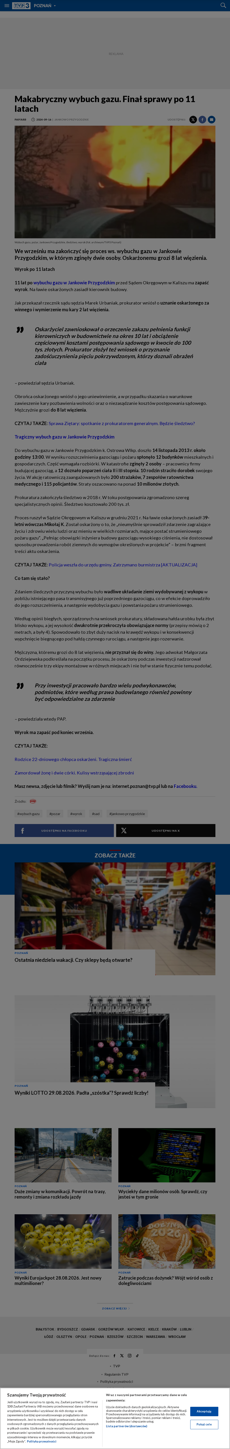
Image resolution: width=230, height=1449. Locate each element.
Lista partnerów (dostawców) (126, 1426)
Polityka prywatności (41, 1441)
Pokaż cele (204, 1424)
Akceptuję (204, 1411)
